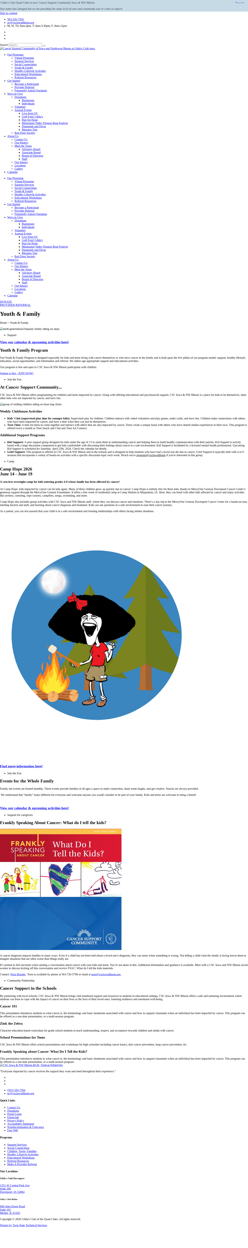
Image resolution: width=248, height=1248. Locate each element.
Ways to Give (15, 93)
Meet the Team (23, 145)
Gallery (19, 168)
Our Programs (15, 54)
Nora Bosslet (17, 974)
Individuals (28, 103)
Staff (24, 159)
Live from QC (30, 113)
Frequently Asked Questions (31, 90)
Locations (20, 165)
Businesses (28, 100)
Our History (21, 142)
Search (4, 44)
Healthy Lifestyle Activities (30, 70)
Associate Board (31, 152)
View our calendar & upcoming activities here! (34, 342)
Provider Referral (24, 87)
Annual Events (23, 110)
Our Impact (21, 162)
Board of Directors (32, 155)
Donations (20, 97)
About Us (13, 136)
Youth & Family (24, 67)
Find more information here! (21, 766)
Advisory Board (31, 149)
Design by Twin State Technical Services (23, 1225)
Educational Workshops (28, 74)
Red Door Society (25, 132)
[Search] (44, 45)
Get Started (13, 80)
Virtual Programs (24, 57)
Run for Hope (30, 119)
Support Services (24, 61)
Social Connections (26, 64)
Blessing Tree (29, 129)
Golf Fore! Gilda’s (32, 116)
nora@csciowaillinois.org (106, 974)
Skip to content (8, 13)
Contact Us (21, 139)
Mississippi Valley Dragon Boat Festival (45, 123)
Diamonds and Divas (34, 126)
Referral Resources (25, 77)
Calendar (12, 172)
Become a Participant (27, 84)
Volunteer (20, 106)
